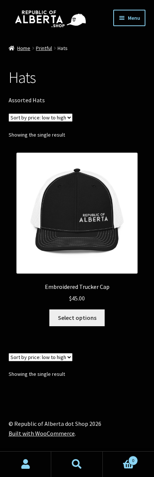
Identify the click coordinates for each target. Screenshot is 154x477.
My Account (25, 464)
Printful (44, 48)
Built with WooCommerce (42, 433)
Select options (77, 317)
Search (76, 464)
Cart (119, 457)
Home (23, 48)
